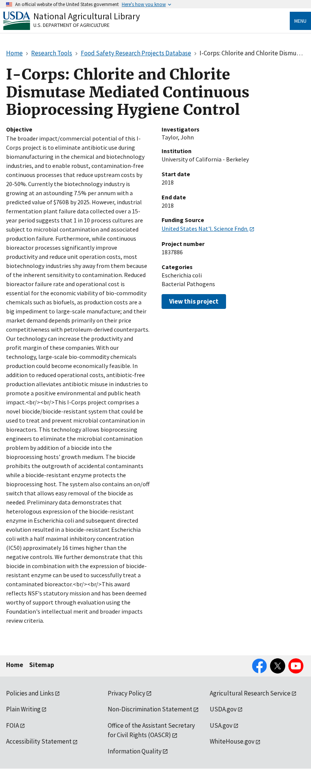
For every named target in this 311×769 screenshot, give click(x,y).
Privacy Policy (126, 693)
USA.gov (221, 725)
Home (14, 665)
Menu (300, 20)
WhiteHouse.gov (232, 741)
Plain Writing (23, 709)
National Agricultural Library (86, 16)
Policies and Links (30, 693)
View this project (193, 301)
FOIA (12, 725)
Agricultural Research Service (250, 693)
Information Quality (135, 751)
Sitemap (41, 665)
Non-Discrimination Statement (150, 709)
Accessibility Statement (39, 741)
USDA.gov (223, 709)
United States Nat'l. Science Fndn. (205, 228)
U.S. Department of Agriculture (71, 25)
